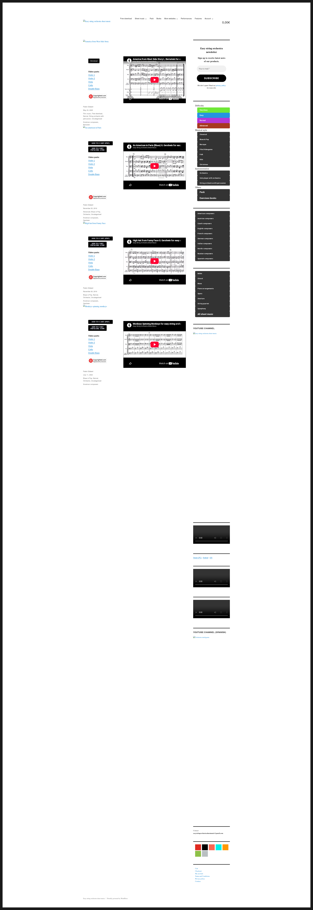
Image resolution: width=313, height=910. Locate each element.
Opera (200, 293)
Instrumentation (202, 168)
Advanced (86, 212)
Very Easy (203, 110)
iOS (211, 558)
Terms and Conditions (202, 876)
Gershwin (86, 220)
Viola (90, 82)
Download (93, 61)
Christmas (204, 164)
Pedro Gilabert (88, 106)
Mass (200, 283)
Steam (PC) (197, 558)
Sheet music (139, 18)
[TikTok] (219, 847)
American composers (90, 122)
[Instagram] (205, 847)
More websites (170, 18)
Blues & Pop (95, 212)
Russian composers (205, 254)
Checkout (198, 871)
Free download (126, 18)
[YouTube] (198, 847)
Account (208, 18)
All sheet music (205, 314)
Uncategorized (97, 118)
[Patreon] (212, 847)
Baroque (203, 144)
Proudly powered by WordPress (117, 898)
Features (198, 18)
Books (158, 18)
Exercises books (208, 198)
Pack (152, 18)
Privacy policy (200, 879)
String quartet (203, 304)
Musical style (201, 130)
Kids (201, 159)
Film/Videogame (206, 149)
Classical (203, 134)
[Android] (198, 854)
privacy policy (221, 85)
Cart (196, 868)
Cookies (198, 881)
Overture (201, 299)
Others (198, 187)
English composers (205, 228)
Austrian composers (205, 218)
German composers (205, 238)
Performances (186, 18)
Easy (201, 115)
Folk (201, 154)
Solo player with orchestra (210, 178)
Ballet (200, 273)
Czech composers (205, 223)
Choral (200, 278)
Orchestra (86, 214)
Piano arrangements (206, 288)
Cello (90, 85)
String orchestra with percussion (213, 183)
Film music (87, 113)
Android (205, 558)
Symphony (202, 309)
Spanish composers (205, 259)
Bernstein (86, 124)
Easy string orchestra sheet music (94, 898)
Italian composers (205, 243)
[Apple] (205, 854)
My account (199, 873)
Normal (85, 116)
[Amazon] (225, 847)
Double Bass (94, 89)
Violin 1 (91, 75)
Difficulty (199, 105)
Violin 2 (91, 79)
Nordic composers (205, 249)
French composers (205, 233)
